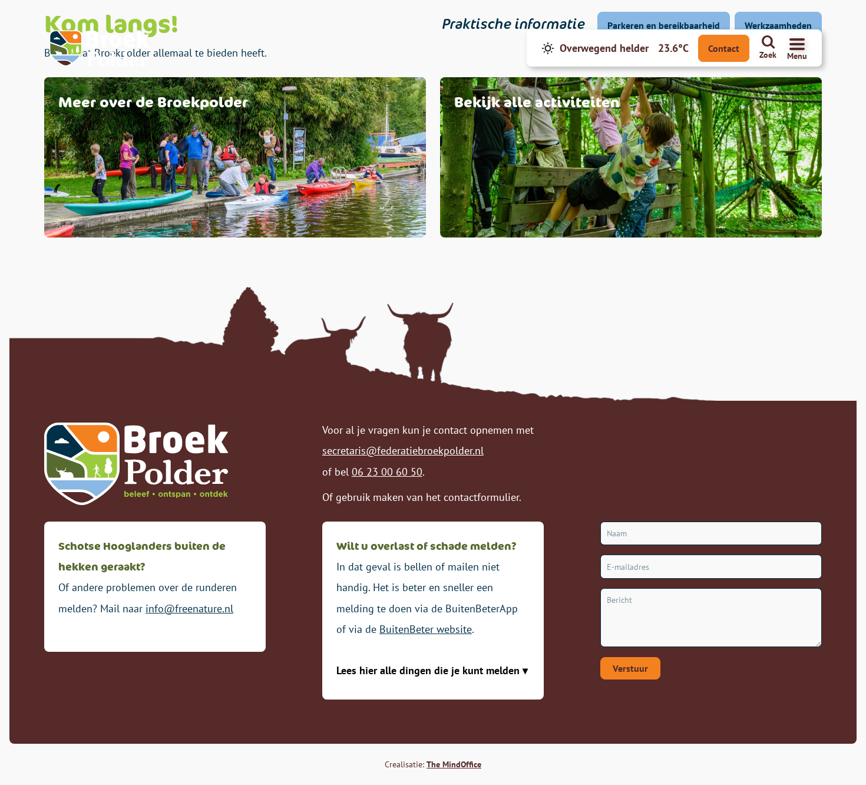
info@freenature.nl (189, 608)
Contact (723, 48)
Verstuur (630, 668)
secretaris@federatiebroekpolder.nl (403, 450)
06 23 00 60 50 (387, 472)
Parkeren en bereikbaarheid (663, 25)
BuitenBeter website (425, 629)
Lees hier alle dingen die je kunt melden (429, 670)
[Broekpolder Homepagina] (99, 48)
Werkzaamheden (778, 25)
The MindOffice (454, 764)
